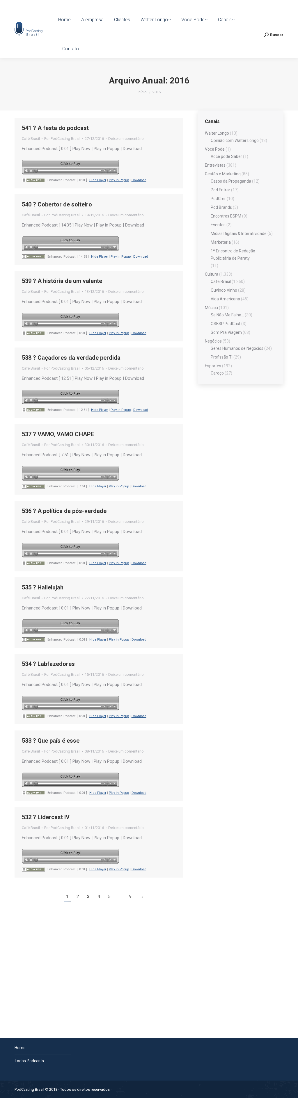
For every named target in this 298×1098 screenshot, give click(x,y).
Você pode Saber (226, 156)
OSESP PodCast (225, 323)
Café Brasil (31, 138)
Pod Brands (221, 207)
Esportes (213, 365)
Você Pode (215, 149)
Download (139, 180)
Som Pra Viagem (226, 332)
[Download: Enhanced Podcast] (33, 180)
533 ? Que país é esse (50, 740)
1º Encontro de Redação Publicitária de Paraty (233, 255)
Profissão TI (222, 357)
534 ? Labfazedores (48, 663)
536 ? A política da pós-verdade (64, 510)
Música (211, 307)
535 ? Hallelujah (42, 587)
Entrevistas (215, 165)
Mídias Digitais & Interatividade (239, 233)
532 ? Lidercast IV (46, 817)
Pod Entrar (220, 190)
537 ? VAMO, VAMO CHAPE (58, 434)
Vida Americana (225, 299)
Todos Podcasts (29, 1060)
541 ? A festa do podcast (55, 127)
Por (62, 138)
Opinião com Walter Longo (235, 140)
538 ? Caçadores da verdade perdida (71, 357)
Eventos (218, 224)
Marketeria (221, 242)
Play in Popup (119, 180)
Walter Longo (217, 133)
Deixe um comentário (126, 138)
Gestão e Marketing (223, 174)
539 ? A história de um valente (62, 280)
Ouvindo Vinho (224, 290)
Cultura (211, 274)
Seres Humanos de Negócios (237, 348)
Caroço (217, 373)
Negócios (213, 341)
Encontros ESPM (226, 216)
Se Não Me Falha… (227, 315)
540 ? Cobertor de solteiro (57, 204)
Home (20, 1047)
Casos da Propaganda (231, 181)
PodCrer (218, 198)
